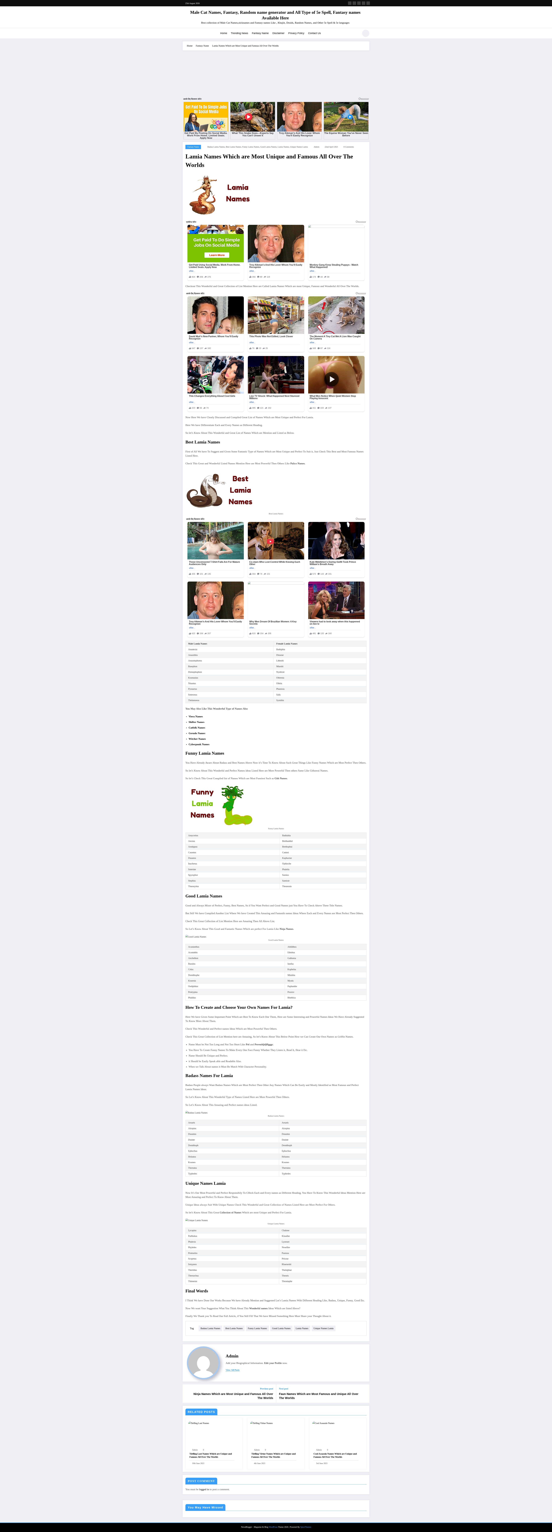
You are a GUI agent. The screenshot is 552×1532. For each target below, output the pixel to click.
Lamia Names (283, 147)
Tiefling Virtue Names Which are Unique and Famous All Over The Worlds (273, 1455)
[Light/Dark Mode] (365, 33)
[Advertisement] (276, 72)
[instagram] (363, 3)
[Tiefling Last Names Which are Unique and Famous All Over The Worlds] (198, 1423)
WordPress (273, 1527)
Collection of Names (230, 1212)
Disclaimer (278, 33)
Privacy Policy (296, 33)
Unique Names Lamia (299, 147)
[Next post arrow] (365, 1393)
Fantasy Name (260, 33)
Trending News (239, 33)
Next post (283, 1388)
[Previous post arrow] (186, 1393)
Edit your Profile (273, 1363)
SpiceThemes (305, 1527)
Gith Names (281, 778)
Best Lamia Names (233, 147)
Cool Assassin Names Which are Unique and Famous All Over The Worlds (335, 1455)
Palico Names (297, 463)
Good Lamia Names (268, 147)
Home (223, 33)
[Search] (356, 33)
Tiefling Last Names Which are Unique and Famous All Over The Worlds (210, 1455)
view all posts (232, 1370)
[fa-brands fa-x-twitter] (354, 3)
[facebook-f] (349, 3)
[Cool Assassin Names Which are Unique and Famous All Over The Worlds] (323, 1423)
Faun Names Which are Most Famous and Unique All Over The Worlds (318, 1396)
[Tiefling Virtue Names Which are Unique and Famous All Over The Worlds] (261, 1423)
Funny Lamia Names (250, 147)
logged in (204, 1489)
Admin (316, 147)
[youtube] (368, 3)
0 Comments (349, 147)
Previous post (266, 1388)
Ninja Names (286, 928)
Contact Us (314, 33)
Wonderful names (258, 1308)
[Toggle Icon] (185, 33)
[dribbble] (359, 3)
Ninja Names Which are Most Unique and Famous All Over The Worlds (233, 1396)
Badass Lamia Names (216, 147)
